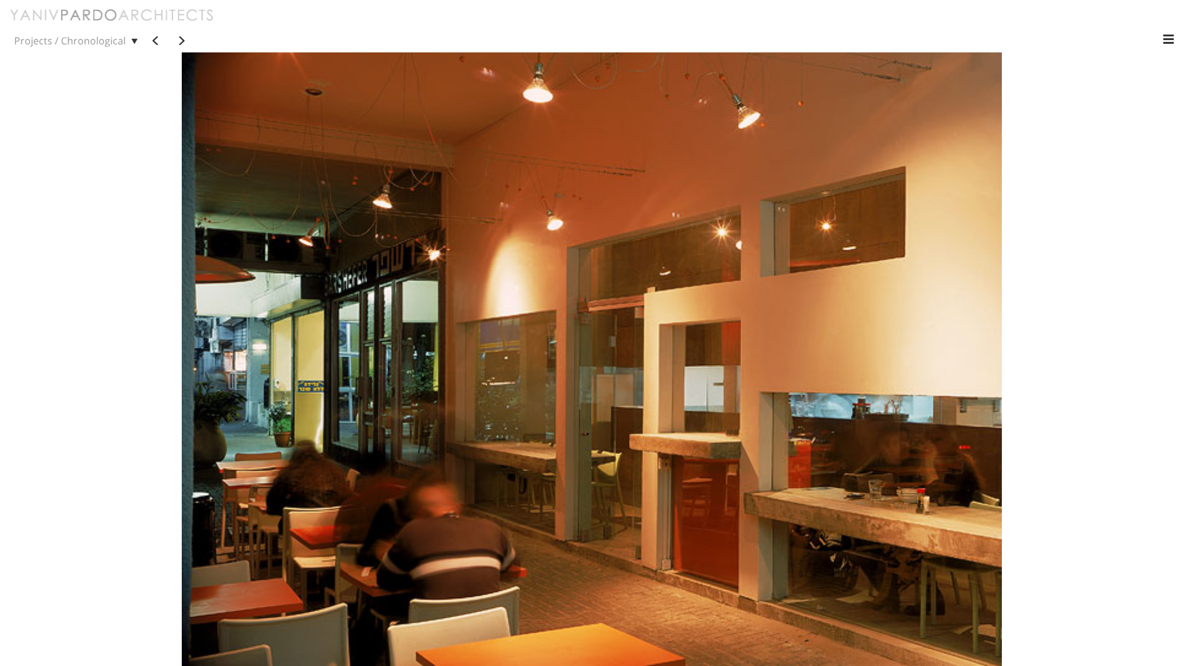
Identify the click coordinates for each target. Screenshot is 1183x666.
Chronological (93, 41)
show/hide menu (1168, 39)
